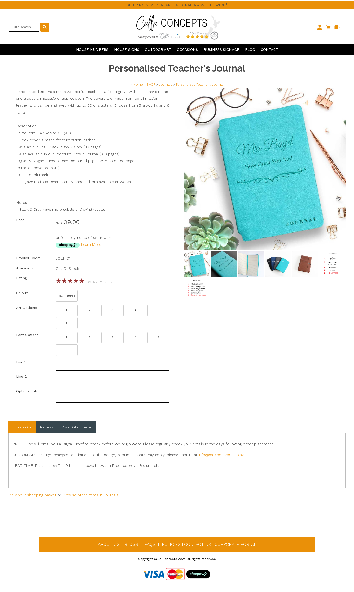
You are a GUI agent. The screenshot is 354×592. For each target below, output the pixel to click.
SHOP (151, 84)
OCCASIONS (187, 49)
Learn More (91, 244)
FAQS (149, 544)
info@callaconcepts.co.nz (221, 455)
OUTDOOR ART (158, 49)
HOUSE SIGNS (126, 49)
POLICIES (171, 544)
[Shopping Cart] (328, 27)
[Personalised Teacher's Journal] (265, 249)
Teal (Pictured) (66, 295)
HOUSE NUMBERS (92, 49)
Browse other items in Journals (90, 495)
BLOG (250, 49)
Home (138, 84)
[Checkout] (337, 27)
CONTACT (269, 49)
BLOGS (131, 544)
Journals (165, 84)
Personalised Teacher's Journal (199, 84)
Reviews (47, 427)
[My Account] (319, 27)
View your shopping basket (32, 495)
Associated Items (77, 427)
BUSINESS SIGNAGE (221, 49)
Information (22, 427)
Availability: (25, 268)
